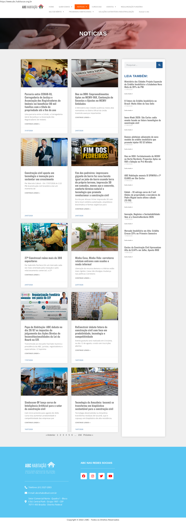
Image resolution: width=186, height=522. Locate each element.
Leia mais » (128, 94)
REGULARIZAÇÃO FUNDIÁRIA (132, 7)
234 (80, 435)
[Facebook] (84, 476)
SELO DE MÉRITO (55, 12)
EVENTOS (110, 7)
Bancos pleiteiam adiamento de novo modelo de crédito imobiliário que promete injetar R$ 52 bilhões (141, 139)
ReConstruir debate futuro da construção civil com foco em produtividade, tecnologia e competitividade (91, 332)
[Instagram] (92, 476)
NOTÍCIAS (81, 7)
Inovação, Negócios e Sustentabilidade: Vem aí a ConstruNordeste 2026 (142, 215)
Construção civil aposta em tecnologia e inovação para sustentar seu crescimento (39, 176)
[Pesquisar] (159, 65)
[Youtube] (110, 476)
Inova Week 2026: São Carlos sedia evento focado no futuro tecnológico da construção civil (142, 120)
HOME (51, 7)
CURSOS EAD (96, 7)
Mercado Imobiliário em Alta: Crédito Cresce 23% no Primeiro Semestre (141, 232)
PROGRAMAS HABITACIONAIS (80, 12)
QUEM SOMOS (64, 7)
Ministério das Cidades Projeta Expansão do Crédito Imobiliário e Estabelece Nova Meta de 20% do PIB (143, 84)
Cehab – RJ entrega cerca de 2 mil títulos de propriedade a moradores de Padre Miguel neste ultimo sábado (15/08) (142, 196)
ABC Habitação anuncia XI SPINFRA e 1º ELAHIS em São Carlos (142, 177)
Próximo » (88, 435)
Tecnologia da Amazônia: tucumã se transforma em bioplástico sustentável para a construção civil (94, 405)
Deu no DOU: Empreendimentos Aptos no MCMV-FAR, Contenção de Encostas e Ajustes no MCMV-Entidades (94, 99)
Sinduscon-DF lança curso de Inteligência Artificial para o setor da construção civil (43, 405)
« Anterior (50, 435)
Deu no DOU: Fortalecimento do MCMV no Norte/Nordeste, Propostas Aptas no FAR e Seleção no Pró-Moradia (142, 158)
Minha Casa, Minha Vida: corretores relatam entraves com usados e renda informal (94, 261)
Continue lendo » (32, 124)
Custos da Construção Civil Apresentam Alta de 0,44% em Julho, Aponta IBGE (142, 249)
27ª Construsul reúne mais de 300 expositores (43, 259)
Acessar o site (144, 12)
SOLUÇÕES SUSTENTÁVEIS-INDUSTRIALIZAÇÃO (116, 12)
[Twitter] (101, 476)
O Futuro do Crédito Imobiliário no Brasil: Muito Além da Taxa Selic (140, 102)
